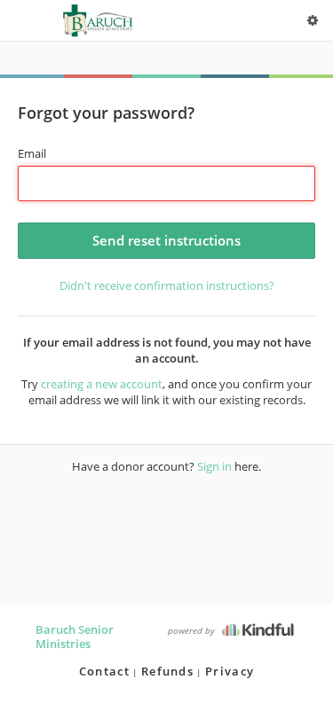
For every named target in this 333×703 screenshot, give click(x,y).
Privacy (229, 671)
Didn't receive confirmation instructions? (166, 285)
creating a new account (102, 384)
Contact (104, 671)
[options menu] (312, 20)
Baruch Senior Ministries (75, 636)
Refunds (167, 671)
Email (32, 153)
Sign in (214, 466)
